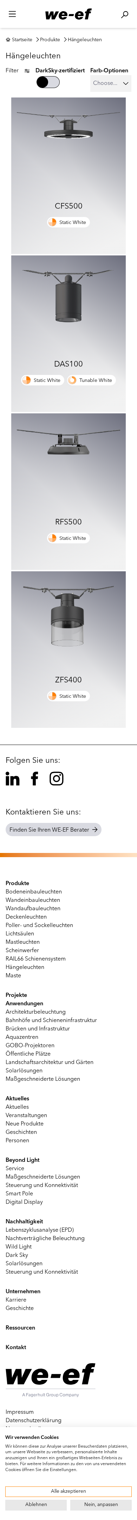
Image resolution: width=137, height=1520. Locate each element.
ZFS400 (68, 680)
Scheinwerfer (22, 951)
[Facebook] (34, 779)
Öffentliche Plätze (28, 1054)
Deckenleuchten (26, 917)
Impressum (20, 1412)
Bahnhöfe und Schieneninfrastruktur (51, 1020)
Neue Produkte (25, 1124)
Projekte (16, 995)
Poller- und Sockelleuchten (39, 925)
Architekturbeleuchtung (36, 1012)
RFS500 (68, 522)
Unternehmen (23, 1292)
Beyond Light (22, 1160)
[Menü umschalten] (12, 14)
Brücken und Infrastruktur (38, 1029)
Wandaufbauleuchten (33, 909)
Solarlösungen (24, 1071)
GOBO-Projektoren (30, 1046)
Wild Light (19, 1247)
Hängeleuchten (85, 39)
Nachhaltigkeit (24, 1222)
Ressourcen (20, 1328)
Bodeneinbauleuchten (34, 892)
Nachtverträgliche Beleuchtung (45, 1239)
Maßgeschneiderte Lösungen (43, 1079)
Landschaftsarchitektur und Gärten (49, 1062)
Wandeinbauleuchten (33, 900)
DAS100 (68, 364)
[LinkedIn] (13, 779)
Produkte (50, 39)
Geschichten (21, 1132)
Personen (17, 1141)
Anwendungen (24, 1004)
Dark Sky (17, 1255)
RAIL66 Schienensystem (36, 959)
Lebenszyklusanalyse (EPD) (40, 1230)
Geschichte (20, 1308)
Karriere (16, 1300)
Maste (13, 976)
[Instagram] (57, 779)
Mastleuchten (23, 942)
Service (15, 1169)
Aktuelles (17, 1099)
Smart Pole (19, 1194)
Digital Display (24, 1202)
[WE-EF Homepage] (68, 14)
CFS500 (69, 206)
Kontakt (16, 1348)
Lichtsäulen (20, 934)
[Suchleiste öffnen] (125, 15)
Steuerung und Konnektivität (42, 1185)
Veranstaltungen (26, 1116)
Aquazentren (22, 1037)
